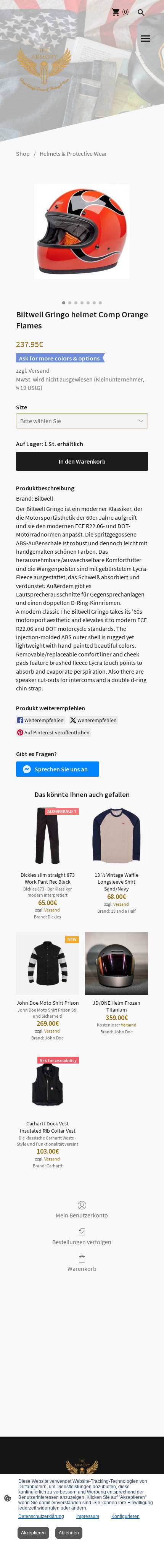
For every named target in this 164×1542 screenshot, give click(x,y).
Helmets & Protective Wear (73, 153)
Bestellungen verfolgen (81, 1242)
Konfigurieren (125, 1516)
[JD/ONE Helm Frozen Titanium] (116, 963)
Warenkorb (82, 1268)
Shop (23, 153)
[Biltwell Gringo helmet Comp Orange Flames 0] (82, 231)
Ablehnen (69, 1533)
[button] (57, 769)
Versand (39, 370)
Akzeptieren (33, 1533)
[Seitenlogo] (44, 64)
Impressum (87, 1516)
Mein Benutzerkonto (82, 1215)
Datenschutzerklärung (41, 1516)
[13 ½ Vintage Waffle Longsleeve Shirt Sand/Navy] (116, 835)
